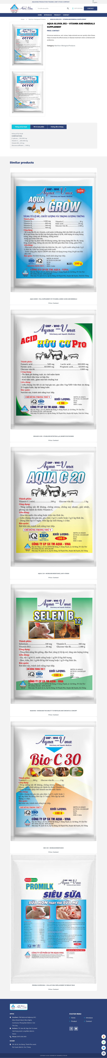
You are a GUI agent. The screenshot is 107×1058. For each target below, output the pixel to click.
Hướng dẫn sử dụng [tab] (57, 127)
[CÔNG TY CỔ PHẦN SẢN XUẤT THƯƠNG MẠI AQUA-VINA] (21, 8)
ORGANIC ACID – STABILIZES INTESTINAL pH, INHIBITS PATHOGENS (53, 436)
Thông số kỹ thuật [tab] (21, 127)
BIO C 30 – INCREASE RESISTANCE (53, 848)
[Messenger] (103, 1048)
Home (40, 15)
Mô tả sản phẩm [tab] (39, 127)
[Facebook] (103, 1053)
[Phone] (103, 1042)
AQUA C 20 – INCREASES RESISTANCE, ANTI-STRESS (53, 573)
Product (57, 15)
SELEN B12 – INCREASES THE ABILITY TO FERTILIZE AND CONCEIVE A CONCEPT (53, 711)
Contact (66, 15)
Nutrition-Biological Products (37, 19)
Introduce (48, 15)
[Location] (103, 1036)
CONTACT (90, 8)
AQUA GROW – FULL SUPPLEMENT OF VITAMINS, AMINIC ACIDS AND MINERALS (53, 299)
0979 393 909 (78, 8)
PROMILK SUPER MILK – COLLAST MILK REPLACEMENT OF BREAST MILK (53, 985)
